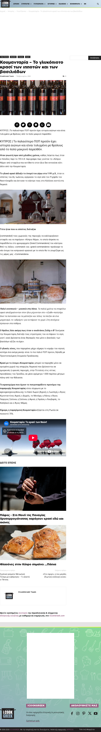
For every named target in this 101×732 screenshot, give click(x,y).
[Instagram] (78, 714)
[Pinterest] (84, 714)
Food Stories (21, 11)
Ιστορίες (51, 4)
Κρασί (28, 57)
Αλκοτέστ (13, 57)
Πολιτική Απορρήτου (87, 729)
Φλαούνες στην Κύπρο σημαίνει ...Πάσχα (28, 564)
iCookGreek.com (56, 615)
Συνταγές (25, 4)
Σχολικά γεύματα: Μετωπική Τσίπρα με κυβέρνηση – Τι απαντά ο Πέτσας (15, 577)
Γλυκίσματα (39, 4)
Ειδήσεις (62, 4)
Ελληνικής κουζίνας (9, 615)
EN (85, 4)
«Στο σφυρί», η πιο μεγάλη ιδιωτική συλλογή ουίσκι (54, 575)
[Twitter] (90, 714)
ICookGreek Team (7, 76)
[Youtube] (96, 714)
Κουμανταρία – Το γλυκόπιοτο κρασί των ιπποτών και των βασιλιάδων (31, 67)
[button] (98, 4)
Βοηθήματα (75, 4)
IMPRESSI (70, 730)
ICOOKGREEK (14, 730)
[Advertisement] (50, 32)
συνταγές (23, 613)
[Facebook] (72, 714)
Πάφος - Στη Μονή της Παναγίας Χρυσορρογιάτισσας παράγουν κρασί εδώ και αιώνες (31, 519)
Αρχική (16, 4)
